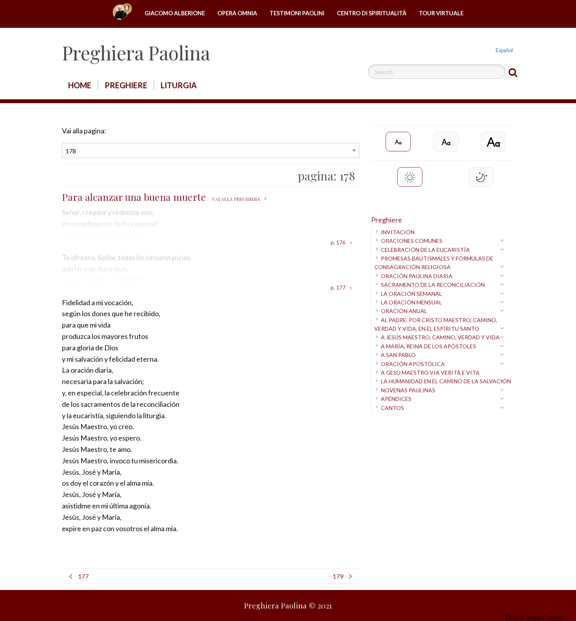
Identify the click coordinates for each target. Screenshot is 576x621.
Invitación (398, 232)
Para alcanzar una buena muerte (161, 196)
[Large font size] (493, 141)
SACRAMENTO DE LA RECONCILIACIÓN (433, 284)
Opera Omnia (237, 13)
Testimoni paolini (297, 13)
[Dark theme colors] (481, 177)
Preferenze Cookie (534, 617)
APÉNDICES (396, 398)
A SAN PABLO (398, 354)
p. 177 (338, 288)
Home (122, 13)
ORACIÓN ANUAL (404, 311)
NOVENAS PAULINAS (408, 390)
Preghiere (126, 85)
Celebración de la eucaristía (425, 249)
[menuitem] (122, 13)
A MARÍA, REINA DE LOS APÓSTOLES (428, 346)
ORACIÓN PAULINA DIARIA (417, 276)
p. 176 (338, 243)
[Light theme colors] (409, 177)
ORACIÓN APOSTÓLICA (413, 364)
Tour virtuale (441, 13)
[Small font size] (398, 141)
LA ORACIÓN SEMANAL (411, 293)
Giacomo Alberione (175, 13)
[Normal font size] (445, 141)
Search (513, 72)
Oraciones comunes (411, 240)
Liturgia (179, 85)
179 (338, 576)
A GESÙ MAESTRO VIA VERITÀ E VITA (430, 372)
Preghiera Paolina (136, 52)
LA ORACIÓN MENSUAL (411, 302)
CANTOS (392, 407)
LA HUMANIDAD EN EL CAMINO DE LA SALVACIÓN (446, 381)
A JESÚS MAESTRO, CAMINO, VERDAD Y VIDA (440, 337)
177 (83, 576)
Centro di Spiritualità (371, 13)
